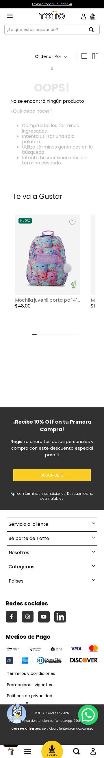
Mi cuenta (93, 751)
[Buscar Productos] (93, 29)
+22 (52, 323)
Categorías (27, 751)
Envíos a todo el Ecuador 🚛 (52, 4)
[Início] (11, 751)
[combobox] (52, 29)
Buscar (76, 751)
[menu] (10, 16)
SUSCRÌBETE (52, 475)
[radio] (83, 56)
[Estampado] (19, 324)
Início (11, 751)
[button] (47, 273)
